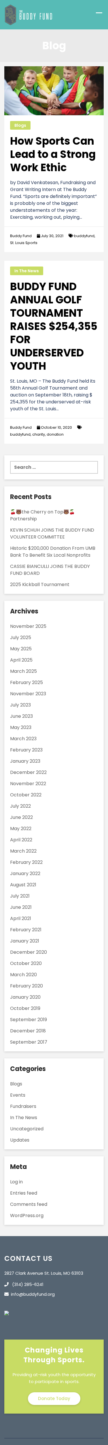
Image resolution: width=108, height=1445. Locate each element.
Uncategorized (26, 1128)
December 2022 (28, 772)
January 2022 (25, 873)
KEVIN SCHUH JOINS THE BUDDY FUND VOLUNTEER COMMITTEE (52, 533)
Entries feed (23, 1193)
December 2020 (28, 952)
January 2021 (24, 941)
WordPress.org (26, 1215)
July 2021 (20, 896)
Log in (16, 1181)
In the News (26, 271)
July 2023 (20, 705)
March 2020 (23, 974)
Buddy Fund (21, 236)
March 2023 (23, 738)
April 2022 (21, 839)
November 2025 (28, 626)
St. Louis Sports (23, 242)
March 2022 (23, 851)
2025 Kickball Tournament (39, 584)
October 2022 (25, 795)
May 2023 (20, 727)
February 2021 (25, 929)
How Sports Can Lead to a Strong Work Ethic (53, 154)
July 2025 (20, 637)
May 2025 (21, 648)
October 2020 (26, 963)
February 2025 (26, 682)
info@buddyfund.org (33, 1294)
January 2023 (25, 761)
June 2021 (21, 907)
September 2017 (28, 1042)
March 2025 (23, 671)
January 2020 (25, 997)
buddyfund (84, 236)
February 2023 (26, 750)
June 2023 (21, 716)
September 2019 (28, 1019)
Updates (19, 1140)
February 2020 (26, 986)
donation (55, 434)
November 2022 (28, 783)
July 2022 (20, 806)
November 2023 (28, 693)
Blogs (20, 125)
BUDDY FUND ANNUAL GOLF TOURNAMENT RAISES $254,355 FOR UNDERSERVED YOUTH (53, 326)
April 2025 (21, 660)
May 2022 (20, 828)
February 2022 (26, 862)
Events (17, 1095)
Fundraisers (23, 1106)
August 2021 (23, 884)
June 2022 (21, 817)
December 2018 (28, 1030)
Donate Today (54, 1398)
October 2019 (25, 1008)
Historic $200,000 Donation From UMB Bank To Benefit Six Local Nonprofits (52, 551)
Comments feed (28, 1204)
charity (38, 434)
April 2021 (20, 918)
